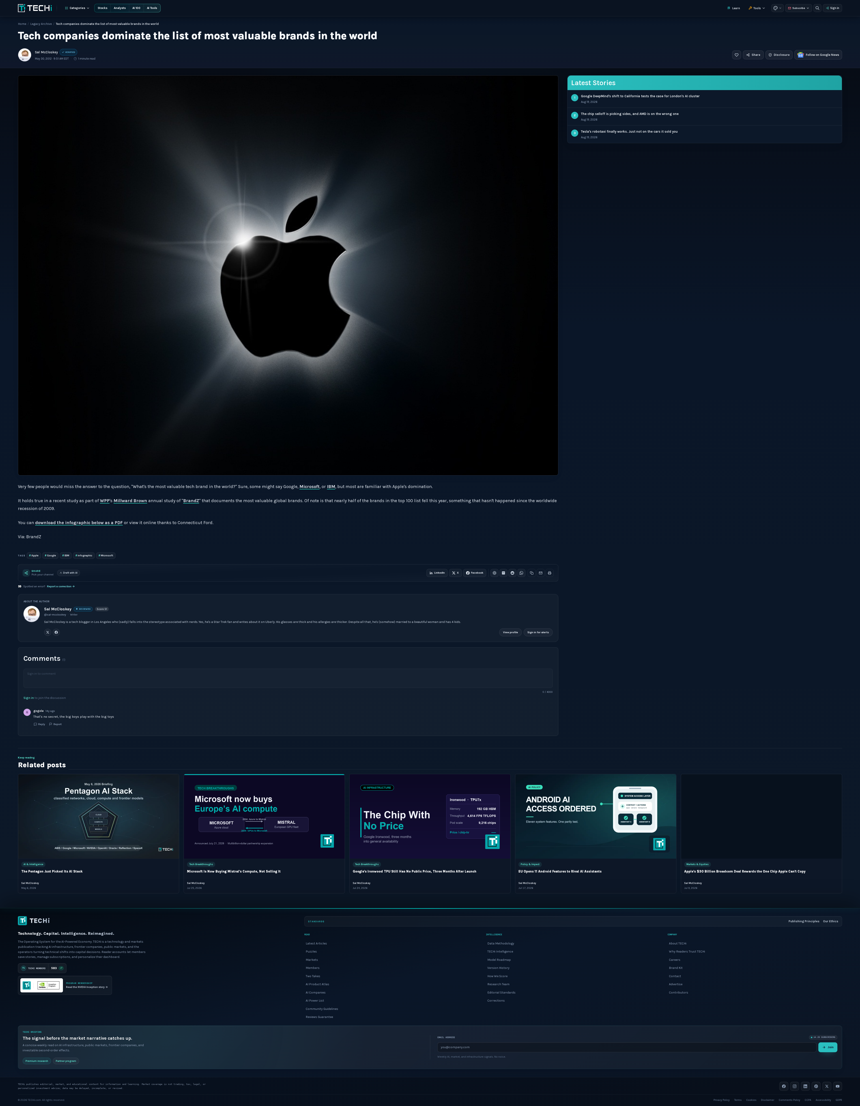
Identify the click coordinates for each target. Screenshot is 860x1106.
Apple (34, 555)
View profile (510, 632)
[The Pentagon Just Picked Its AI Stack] (98, 816)
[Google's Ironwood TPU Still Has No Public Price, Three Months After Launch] (430, 816)
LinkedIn (439, 572)
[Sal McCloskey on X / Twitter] (47, 632)
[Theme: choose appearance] (777, 8)
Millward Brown (130, 500)
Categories (77, 8)
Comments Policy (789, 1099)
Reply (41, 724)
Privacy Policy (722, 1099)
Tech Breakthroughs (201, 864)
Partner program (66, 1060)
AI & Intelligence (33, 864)
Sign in (834, 8)
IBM (331, 486)
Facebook (477, 572)
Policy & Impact (530, 864)
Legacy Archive (41, 24)
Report (58, 724)
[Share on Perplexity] (503, 573)
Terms (738, 1099)
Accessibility (823, 1099)
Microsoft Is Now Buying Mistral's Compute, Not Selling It (234, 872)
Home (22, 24)
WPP (105, 500)
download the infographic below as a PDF (79, 522)
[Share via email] (541, 573)
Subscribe (798, 8)
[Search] (817, 8)
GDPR (839, 1099)
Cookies (751, 1099)
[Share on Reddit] (512, 573)
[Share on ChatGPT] (494, 573)
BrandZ (191, 500)
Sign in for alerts (538, 632)
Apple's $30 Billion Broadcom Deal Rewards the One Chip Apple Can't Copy (745, 872)
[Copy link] (532, 573)
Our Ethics (830, 921)
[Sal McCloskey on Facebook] (56, 632)
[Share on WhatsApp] (521, 573)
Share (756, 55)
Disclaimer (767, 1099)
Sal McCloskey (46, 52)
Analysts (120, 8)
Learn (736, 8)
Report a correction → (61, 586)
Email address (446, 1037)
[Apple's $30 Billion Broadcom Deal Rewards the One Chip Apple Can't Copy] (761, 816)
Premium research (37, 1060)
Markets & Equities (697, 864)
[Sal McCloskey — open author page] (24, 55)
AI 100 (136, 8)
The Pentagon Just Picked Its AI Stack (52, 872)
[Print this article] (550, 573)
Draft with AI (70, 572)
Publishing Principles (804, 921)
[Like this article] (736, 54)
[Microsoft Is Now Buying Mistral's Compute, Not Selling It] (264, 816)
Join (831, 1047)
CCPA (808, 1099)
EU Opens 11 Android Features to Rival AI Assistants (560, 872)
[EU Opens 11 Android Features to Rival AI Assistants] (595, 816)
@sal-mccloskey (55, 614)
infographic (83, 555)
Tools (757, 8)
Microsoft (309, 486)
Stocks (102, 8)
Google (50, 555)
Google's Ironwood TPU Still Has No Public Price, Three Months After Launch (414, 872)
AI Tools (152, 8)
